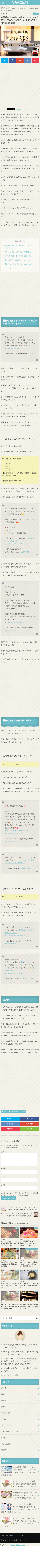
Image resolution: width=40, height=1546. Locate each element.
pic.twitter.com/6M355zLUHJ (15, 973)
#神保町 (14, 933)
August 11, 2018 (10, 943)
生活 (3, 1438)
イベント (4, 1419)
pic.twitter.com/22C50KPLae (15, 935)
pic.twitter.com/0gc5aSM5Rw (15, 622)
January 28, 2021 (10, 630)
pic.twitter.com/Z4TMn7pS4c (15, 544)
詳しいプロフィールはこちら (12, 1375)
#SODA (25, 830)
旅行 (3, 1407)
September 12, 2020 (26, 978)
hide (23, 241)
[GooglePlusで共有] (20, 60)
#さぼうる (13, 541)
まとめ (7, 268)
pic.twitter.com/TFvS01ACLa (15, 863)
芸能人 (3, 1450)
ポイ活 (3, 1388)
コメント (4, 1152)
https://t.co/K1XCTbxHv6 (14, 830)
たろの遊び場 (20, 2)
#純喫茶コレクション (25, 930)
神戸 (3, 1394)
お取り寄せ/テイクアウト (17, 1111)
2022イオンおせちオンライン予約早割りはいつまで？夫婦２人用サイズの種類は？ (25, 1495)
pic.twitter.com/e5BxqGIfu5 (14, 348)
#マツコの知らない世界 (26, 860)
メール (3, 1177)
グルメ (5, 1111)
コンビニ (4, 1425)
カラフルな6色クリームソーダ (17, 260)
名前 (3, 1169)
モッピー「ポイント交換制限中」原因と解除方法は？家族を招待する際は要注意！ (25, 1483)
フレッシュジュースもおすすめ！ (18, 264)
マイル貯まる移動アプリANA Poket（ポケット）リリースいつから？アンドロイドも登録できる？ (19, 1471)
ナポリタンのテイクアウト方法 (18, 252)
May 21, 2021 (9, 841)
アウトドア (5, 1413)
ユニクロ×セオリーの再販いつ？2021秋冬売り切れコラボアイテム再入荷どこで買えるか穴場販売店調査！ (19, 1508)
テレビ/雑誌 (5, 1444)
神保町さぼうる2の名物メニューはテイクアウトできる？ (20, 247)
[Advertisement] (20, 86)
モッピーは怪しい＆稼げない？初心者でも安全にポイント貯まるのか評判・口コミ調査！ (19, 1522)
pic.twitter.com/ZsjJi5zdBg (14, 833)
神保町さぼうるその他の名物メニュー (18, 256)
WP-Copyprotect (20, 1545)
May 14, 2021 (24, 552)
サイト (3, 1185)
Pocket (18, 109)
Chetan (13, 1545)
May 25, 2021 (25, 868)
